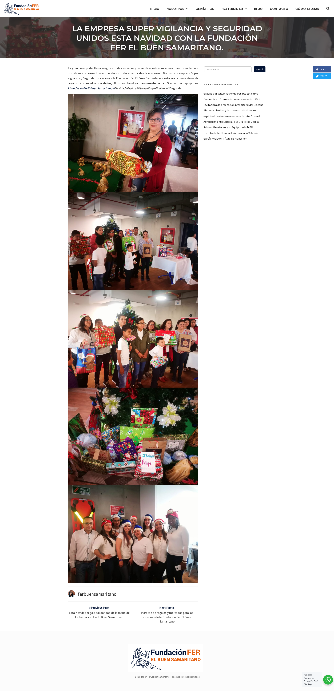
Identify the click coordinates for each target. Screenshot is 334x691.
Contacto (279, 9)
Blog (258, 9)
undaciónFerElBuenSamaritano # (93, 88)
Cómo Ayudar (307, 9)
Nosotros (175, 9)
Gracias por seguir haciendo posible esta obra (231, 93)
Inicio (154, 9)
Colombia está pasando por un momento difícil (232, 99)
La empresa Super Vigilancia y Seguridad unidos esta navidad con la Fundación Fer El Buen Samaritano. (167, 38)
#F (69, 88)
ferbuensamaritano (97, 594)
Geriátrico (205, 9)
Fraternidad (232, 9)
